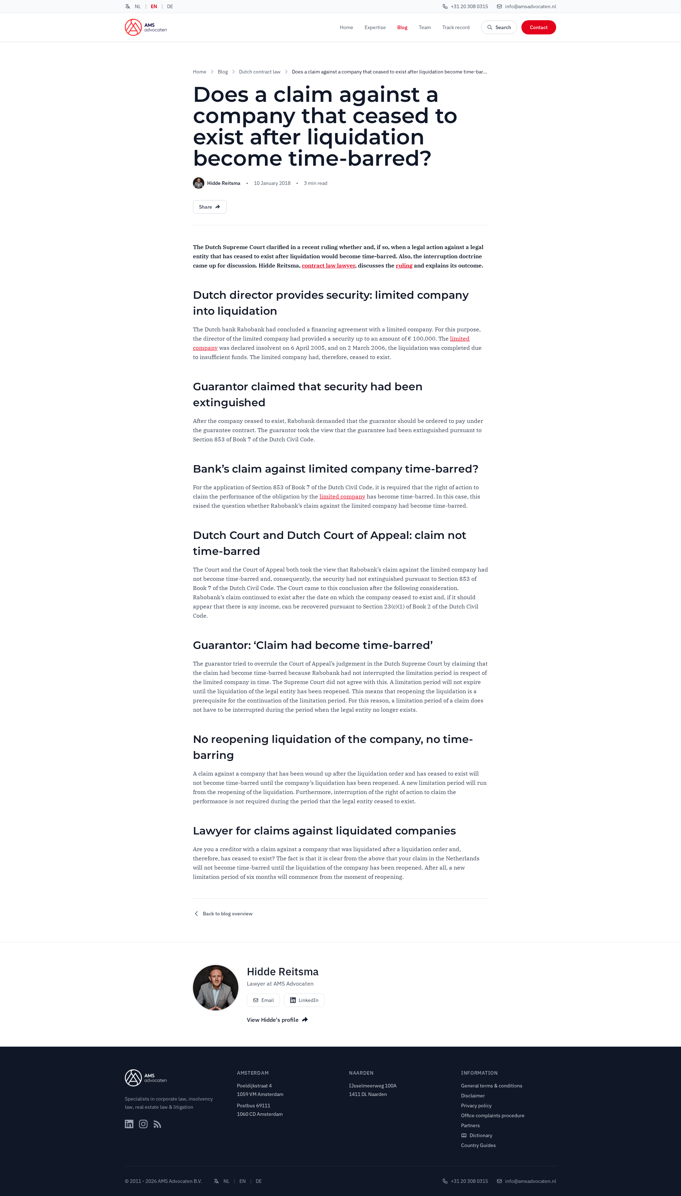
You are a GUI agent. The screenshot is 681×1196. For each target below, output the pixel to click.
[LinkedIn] (129, 1124)
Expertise (375, 27)
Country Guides (478, 1145)
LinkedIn (309, 1000)
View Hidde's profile (273, 1019)
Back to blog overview (228, 913)
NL (138, 6)
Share (205, 207)
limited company (342, 496)
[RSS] (157, 1124)
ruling (404, 265)
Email (267, 1000)
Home (346, 27)
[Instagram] (143, 1124)
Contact (539, 27)
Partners (470, 1125)
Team (425, 27)
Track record (456, 27)
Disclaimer (473, 1095)
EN (154, 6)
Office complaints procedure (493, 1115)
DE (170, 6)
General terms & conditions (491, 1085)
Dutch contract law (260, 71)
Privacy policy (476, 1105)
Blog (402, 27)
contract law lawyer (328, 265)
